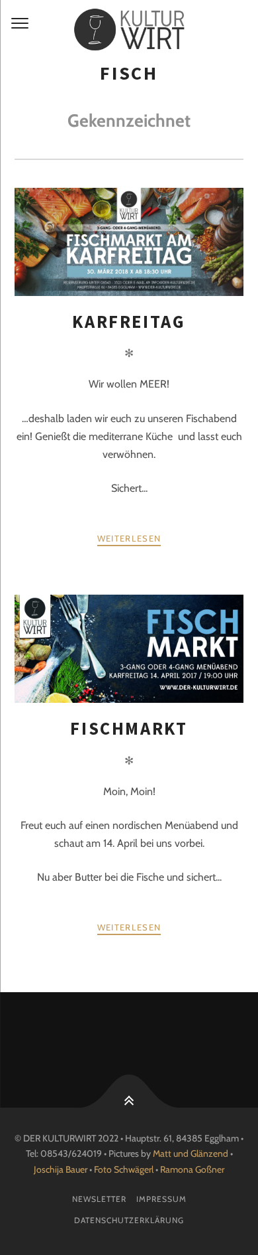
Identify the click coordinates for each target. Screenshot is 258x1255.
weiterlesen (129, 538)
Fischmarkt (129, 728)
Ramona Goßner (192, 1169)
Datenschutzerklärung (129, 1220)
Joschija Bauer (61, 1169)
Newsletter (99, 1199)
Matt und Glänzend (190, 1153)
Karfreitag (129, 321)
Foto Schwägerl (123, 1169)
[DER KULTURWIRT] (129, 30)
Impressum (161, 1199)
